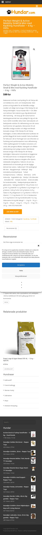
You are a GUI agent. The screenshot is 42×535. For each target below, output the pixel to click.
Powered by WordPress (10, 531)
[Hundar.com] (21, 11)
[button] (39, 246)
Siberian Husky (9, 390)
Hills (11, 221)
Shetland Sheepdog (10, 406)
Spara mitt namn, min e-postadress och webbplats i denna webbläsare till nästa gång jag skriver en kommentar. (20, 295)
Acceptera (21, 265)
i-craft (24, 531)
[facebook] (37, 6)
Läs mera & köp (13, 212)
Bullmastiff (8, 380)
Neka (21, 270)
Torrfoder (33, 219)
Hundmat (26, 219)
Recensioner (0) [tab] (11, 228)
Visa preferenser (21, 276)
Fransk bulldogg (9, 385)
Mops (6, 401)
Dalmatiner (8, 395)
